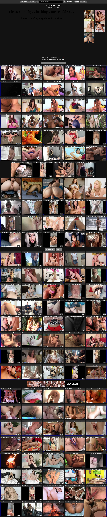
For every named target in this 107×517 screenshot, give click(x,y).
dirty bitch (59, 59)
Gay (76, 1)
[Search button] (64, 1)
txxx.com (50, 57)
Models (32, 1)
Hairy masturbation (53, 63)
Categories (24, 1)
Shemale (82, 1)
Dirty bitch (62, 63)
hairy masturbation (51, 59)
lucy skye (44, 59)
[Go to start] (37, 2)
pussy (63, 59)
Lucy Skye (44, 63)
